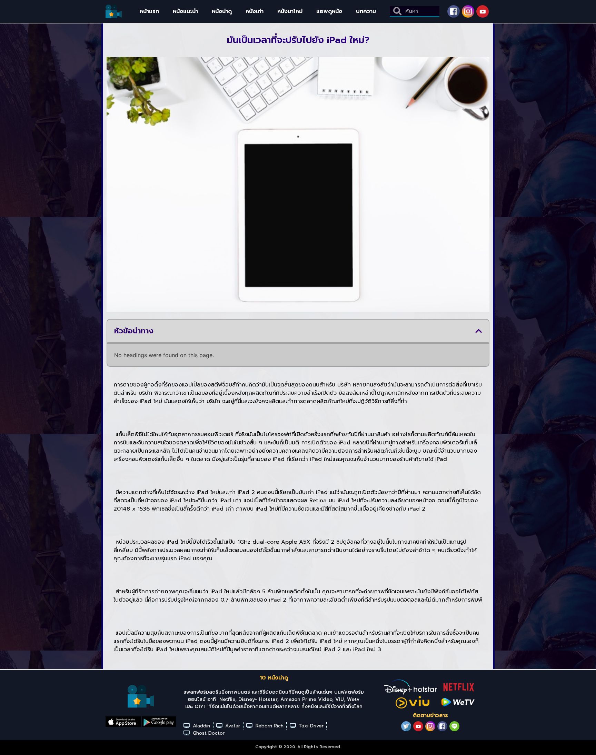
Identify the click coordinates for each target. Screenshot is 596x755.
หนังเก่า (255, 11)
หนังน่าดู (222, 11)
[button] (478, 331)
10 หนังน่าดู (274, 678)
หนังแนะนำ (185, 11)
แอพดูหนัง (329, 11)
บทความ (366, 11)
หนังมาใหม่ (289, 11)
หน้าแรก (149, 11)
